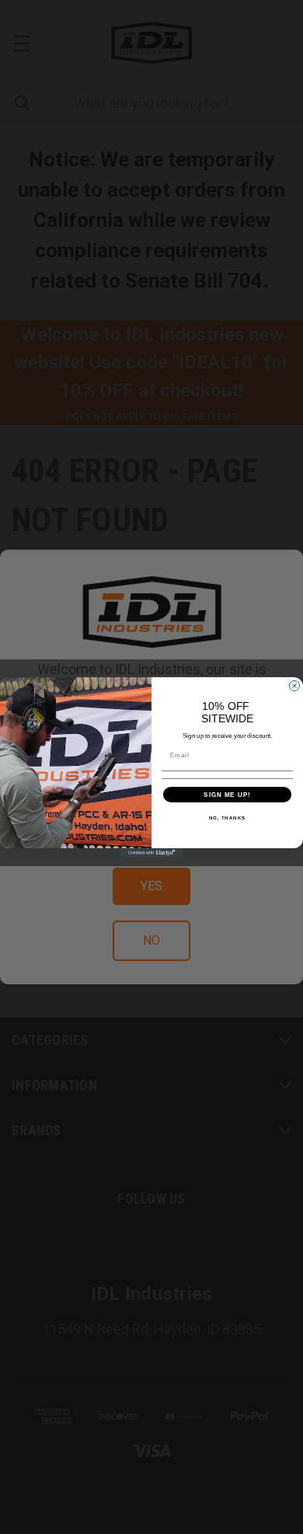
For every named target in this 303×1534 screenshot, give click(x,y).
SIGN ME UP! (227, 794)
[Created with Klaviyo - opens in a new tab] (151, 853)
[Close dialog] (294, 685)
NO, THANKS (227, 817)
